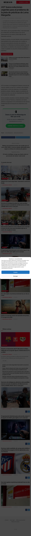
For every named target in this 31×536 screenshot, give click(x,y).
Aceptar (15, 272)
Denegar (15, 276)
